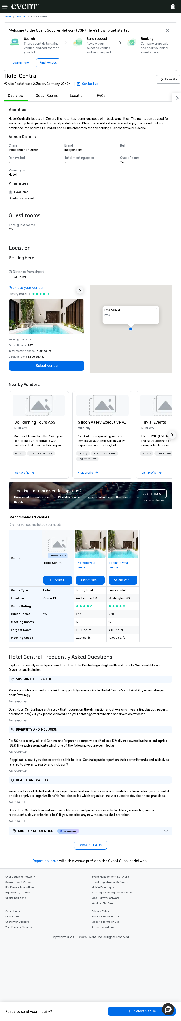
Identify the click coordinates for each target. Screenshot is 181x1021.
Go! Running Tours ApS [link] (34, 422)
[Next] (176, 97)
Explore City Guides (17, 892)
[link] (39, 405)
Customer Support (17, 921)
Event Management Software (110, 876)
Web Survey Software (105, 897)
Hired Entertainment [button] (41, 453)
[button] (131, 329)
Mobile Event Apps (103, 887)
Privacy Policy (100, 911)
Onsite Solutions (15, 897)
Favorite (171, 79)
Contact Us (12, 916)
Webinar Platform (103, 903)
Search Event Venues (18, 882)
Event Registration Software (110, 882)
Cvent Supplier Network (20, 876)
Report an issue (45, 861)
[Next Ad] (79, 290)
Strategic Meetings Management (113, 892)
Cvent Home (13, 911)
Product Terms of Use (105, 916)
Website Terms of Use (105, 921)
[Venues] (173, 6)
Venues (21, 16)
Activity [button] (19, 453)
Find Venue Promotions (19, 887)
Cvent (7, 16)
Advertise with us (103, 927)
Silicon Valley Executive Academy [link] (102, 422)
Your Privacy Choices (18, 927)
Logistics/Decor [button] (87, 458)
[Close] (167, 30)
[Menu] (5, 6)
